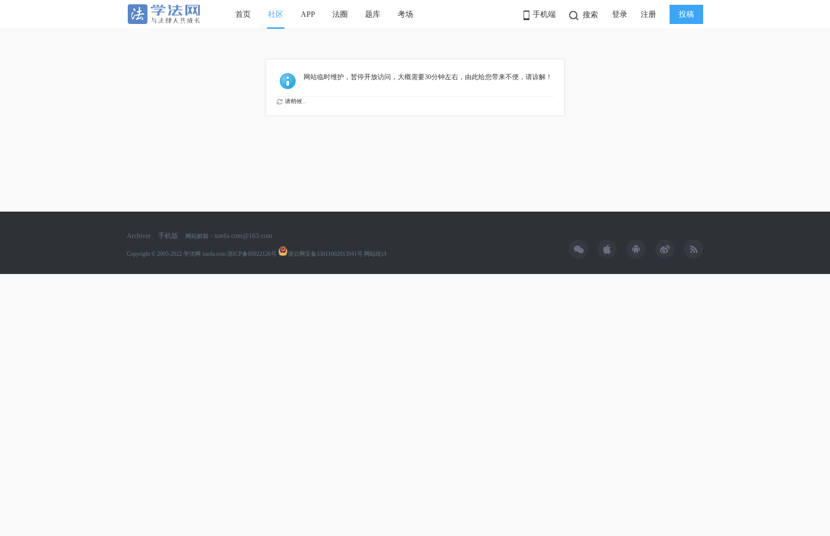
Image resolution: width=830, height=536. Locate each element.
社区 (275, 14)
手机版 (168, 235)
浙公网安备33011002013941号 (325, 253)
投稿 (686, 14)
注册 (648, 14)
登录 (619, 14)
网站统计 (375, 253)
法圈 (340, 14)
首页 (243, 14)
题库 (372, 14)
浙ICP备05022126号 (252, 253)
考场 (405, 14)
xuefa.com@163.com (243, 235)
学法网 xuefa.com (204, 253)
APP (308, 14)
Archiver (139, 235)
